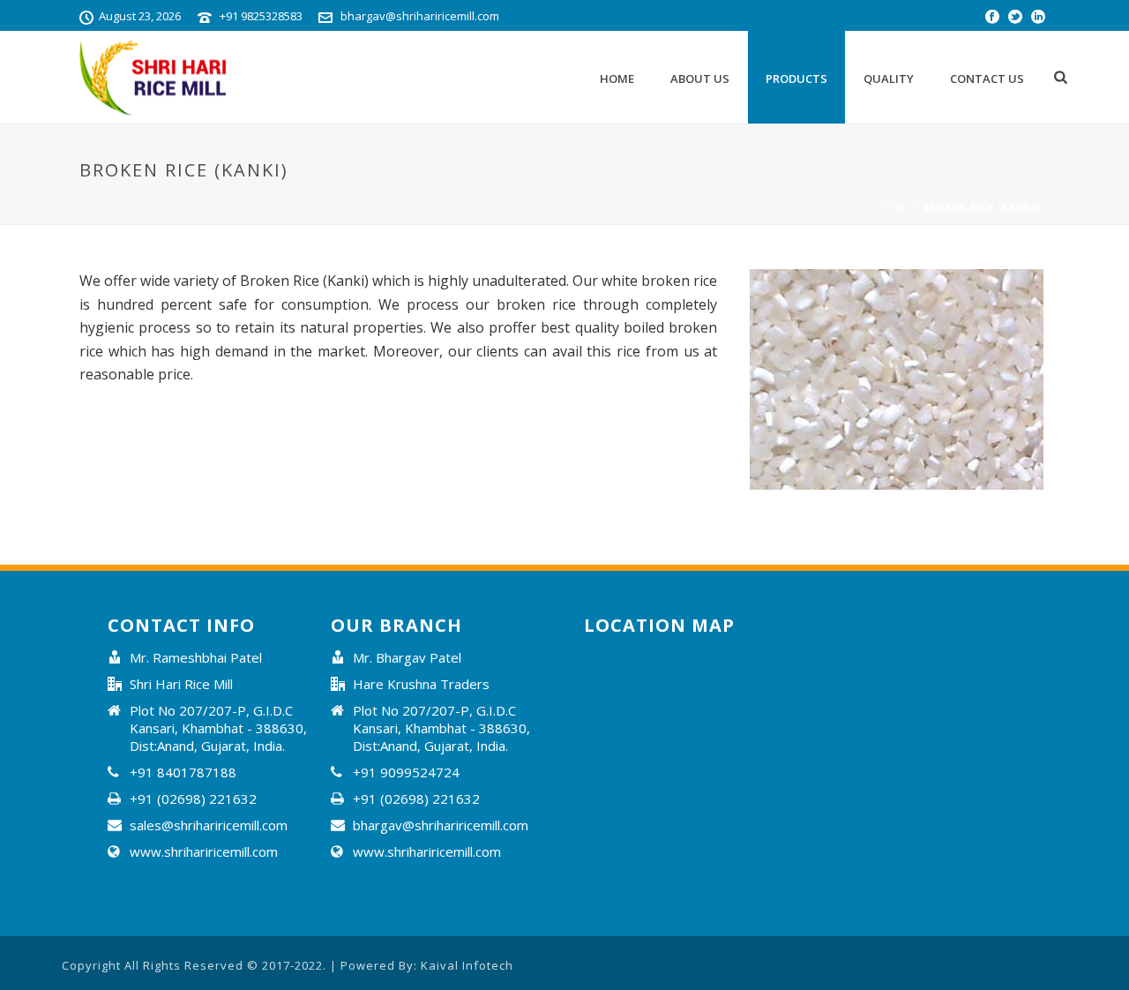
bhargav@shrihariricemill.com (419, 16)
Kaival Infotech (467, 965)
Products (796, 78)
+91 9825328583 (261, 16)
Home (617, 78)
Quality (889, 78)
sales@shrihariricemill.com (209, 825)
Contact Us (987, 78)
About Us (699, 78)
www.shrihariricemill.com (204, 851)
